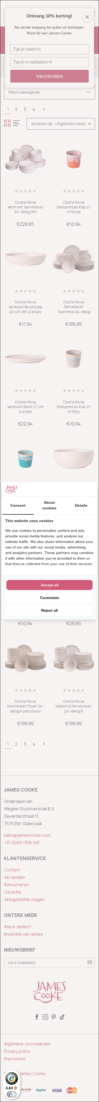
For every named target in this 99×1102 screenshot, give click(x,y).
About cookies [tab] (49, 505)
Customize (49, 598)
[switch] (11, 1094)
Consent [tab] (18, 505)
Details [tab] (81, 505)
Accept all (50, 585)
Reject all (49, 610)
